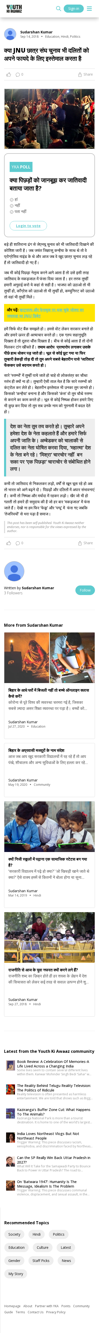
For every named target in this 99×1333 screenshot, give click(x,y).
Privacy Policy (55, 1312)
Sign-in (73, 8)
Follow (85, 590)
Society (14, 1234)
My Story (15, 1273)
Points (66, 1306)
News (66, 1260)
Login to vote (28, 225)
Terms (21, 1312)
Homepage (12, 1306)
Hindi (36, 1234)
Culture (42, 1247)
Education (16, 1247)
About (28, 1306)
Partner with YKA (47, 1306)
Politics (58, 1234)
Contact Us (36, 1312)
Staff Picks (41, 1260)
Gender (14, 1260)
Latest (66, 1247)
